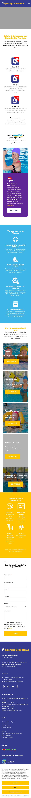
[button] (28, 766)
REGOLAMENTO (6, 735)
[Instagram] (8, 686)
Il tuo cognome (9, 582)
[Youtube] (13, 686)
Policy (10, 628)
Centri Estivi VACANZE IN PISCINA (12, 733)
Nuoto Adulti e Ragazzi (8, 722)
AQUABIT (4, 731)
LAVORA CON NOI (7, 737)
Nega (15, 787)
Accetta (15, 783)
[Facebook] (4, 686)
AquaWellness (6, 726)
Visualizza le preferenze (15, 792)
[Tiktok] (17, 686)
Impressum (26, 795)
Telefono (7, 596)
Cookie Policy (5, 795)
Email (6, 589)
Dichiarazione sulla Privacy (16, 795)
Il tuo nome (7, 575)
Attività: (6, 603)
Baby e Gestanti (6, 727)
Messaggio (7, 611)
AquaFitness (5, 724)
